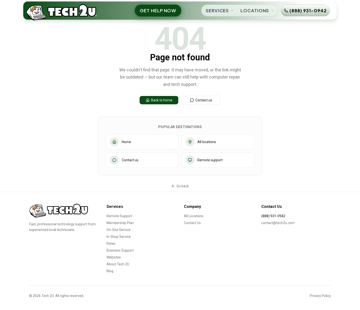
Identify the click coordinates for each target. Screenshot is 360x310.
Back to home (161, 100)
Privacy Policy (320, 296)
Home (126, 142)
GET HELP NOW (158, 10)
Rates (111, 243)
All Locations (194, 216)
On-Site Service (119, 230)
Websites (114, 257)
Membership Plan (120, 223)
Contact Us (192, 223)
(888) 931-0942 (308, 10)
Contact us (203, 100)
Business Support (120, 250)
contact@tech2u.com (278, 223)
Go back (183, 186)
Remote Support (119, 216)
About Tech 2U (118, 264)
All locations (206, 142)
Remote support (210, 160)
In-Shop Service (119, 237)
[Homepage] (58, 210)
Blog (110, 271)
